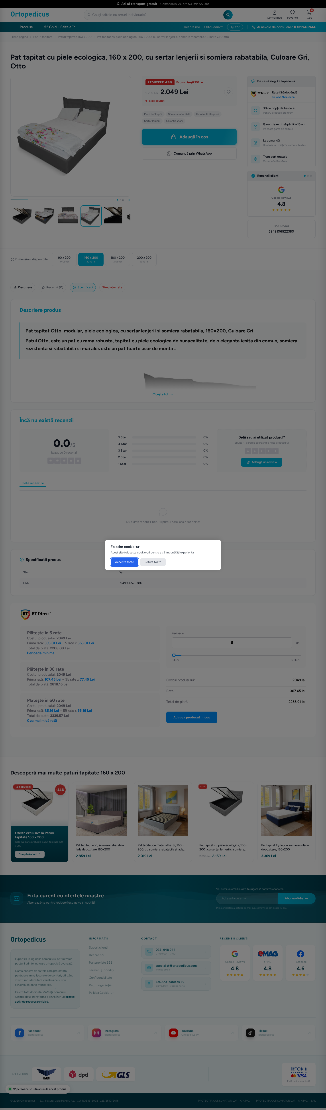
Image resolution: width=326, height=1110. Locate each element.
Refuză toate (153, 562)
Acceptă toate (124, 562)
